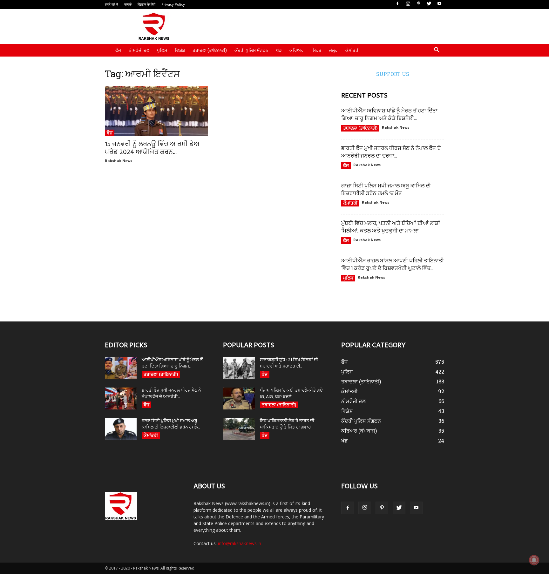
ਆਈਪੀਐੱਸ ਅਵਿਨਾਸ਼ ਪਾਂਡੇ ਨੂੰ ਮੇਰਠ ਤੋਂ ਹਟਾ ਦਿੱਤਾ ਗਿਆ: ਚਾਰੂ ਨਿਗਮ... (172, 363)
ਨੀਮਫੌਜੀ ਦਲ (139, 50)
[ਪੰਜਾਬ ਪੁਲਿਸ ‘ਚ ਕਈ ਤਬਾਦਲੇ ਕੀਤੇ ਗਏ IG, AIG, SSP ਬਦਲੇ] (239, 398)
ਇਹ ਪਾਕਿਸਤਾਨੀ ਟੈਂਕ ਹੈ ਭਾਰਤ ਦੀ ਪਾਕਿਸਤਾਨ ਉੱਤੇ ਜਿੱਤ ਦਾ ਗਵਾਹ (287, 424)
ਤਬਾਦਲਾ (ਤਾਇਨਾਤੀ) (210, 50)
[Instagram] (408, 4)
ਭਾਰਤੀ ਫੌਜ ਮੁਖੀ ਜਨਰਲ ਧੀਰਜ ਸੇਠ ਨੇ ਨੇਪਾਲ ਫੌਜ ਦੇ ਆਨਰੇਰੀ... (171, 394)
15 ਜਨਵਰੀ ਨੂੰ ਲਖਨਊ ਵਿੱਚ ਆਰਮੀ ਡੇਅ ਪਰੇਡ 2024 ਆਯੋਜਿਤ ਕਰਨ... (152, 148)
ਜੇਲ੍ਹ (333, 50)
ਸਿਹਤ (316, 50)
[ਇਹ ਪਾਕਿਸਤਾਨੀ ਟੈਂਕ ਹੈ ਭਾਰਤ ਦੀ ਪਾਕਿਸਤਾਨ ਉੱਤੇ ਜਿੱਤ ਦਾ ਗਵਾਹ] (239, 429)
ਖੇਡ (279, 50)
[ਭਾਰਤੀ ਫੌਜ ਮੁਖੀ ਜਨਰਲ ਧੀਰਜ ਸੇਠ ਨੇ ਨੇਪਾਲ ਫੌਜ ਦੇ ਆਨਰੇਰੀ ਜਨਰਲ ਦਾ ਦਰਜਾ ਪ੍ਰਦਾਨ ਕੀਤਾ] (121, 398)
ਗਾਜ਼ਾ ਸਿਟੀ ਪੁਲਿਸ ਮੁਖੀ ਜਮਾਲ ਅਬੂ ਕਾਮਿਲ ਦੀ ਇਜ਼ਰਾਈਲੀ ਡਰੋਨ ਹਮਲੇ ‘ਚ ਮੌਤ (386, 190)
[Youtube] (439, 4)
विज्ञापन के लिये (146, 4)
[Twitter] (429, 4)
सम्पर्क (128, 4)
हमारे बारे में (111, 4)
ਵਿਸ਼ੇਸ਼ (180, 50)
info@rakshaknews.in (239, 543)
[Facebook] (397, 4)
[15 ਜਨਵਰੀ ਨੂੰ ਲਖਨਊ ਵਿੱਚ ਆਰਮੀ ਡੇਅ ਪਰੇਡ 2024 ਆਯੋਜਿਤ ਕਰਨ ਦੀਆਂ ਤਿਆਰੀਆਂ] (156, 111)
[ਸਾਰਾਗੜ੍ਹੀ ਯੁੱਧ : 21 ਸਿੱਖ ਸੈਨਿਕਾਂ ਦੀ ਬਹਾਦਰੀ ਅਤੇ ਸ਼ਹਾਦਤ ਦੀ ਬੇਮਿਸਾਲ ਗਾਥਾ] (239, 368)
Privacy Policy (173, 4)
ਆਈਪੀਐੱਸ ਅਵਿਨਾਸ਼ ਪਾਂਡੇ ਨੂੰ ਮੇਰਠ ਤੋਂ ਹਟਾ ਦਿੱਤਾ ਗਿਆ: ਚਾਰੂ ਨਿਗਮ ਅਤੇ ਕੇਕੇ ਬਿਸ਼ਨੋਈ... (389, 115)
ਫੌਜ (118, 50)
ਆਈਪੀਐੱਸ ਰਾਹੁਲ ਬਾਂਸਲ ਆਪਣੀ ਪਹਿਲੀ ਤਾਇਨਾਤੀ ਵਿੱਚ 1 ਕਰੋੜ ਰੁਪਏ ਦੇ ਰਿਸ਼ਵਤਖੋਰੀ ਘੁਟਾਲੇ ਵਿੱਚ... (392, 265)
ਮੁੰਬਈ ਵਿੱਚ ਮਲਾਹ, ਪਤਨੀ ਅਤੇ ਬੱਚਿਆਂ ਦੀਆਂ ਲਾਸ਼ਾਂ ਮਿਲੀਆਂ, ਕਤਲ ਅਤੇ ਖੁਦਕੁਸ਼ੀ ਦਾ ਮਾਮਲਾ (390, 227)
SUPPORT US (392, 74)
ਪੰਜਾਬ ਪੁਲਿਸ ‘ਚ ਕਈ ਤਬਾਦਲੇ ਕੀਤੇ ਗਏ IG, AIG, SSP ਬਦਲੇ (291, 394)
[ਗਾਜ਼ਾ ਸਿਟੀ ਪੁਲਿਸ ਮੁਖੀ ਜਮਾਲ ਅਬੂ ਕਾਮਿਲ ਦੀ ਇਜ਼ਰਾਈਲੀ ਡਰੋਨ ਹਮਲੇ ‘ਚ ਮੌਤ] (121, 429)
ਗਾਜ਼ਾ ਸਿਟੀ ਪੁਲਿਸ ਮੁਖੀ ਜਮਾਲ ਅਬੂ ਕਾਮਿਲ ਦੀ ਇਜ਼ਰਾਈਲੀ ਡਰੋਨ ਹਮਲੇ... (171, 424)
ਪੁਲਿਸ (162, 50)
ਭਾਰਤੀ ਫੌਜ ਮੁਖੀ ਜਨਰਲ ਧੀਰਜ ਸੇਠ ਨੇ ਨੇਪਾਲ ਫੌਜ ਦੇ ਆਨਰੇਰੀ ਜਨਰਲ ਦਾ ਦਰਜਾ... (391, 152)
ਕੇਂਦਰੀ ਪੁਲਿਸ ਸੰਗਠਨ (251, 50)
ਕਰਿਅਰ (296, 50)
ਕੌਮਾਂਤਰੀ (352, 50)
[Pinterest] (418, 4)
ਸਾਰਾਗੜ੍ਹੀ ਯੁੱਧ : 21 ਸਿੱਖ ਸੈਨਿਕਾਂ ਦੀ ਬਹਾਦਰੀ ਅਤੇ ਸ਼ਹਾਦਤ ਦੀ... (289, 363)
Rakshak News (118, 160)
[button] (436, 51)
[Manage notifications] (534, 560)
